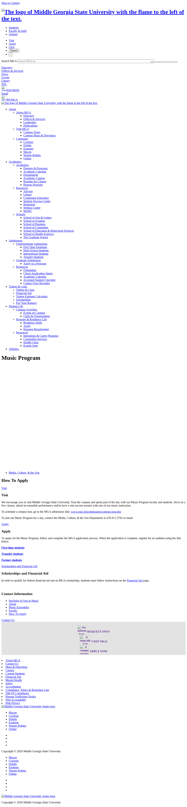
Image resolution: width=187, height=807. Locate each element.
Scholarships (23, 299)
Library (5, 80)
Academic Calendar (34, 171)
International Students (35, 253)
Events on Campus (34, 312)
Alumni (13, 34)
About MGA (23, 112)
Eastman (28, 148)
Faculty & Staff (17, 30)
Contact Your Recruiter (36, 283)
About (12, 109)
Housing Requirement (36, 329)
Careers (9, 670)
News (4, 74)
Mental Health (13, 680)
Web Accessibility (15, 699)
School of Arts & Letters (37, 217)
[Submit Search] (164, 62)
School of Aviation (34, 220)
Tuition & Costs (18, 286)
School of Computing (35, 227)
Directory (6, 67)
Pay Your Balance (26, 303)
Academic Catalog (34, 178)
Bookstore (29, 204)
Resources (22, 188)
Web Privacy (12, 703)
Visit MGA (22, 128)
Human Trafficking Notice (20, 696)
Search (14, 50)
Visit (11, 40)
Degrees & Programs (35, 168)
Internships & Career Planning (40, 335)
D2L (4, 84)
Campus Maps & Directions (39, 135)
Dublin (27, 145)
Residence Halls (32, 322)
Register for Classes (34, 181)
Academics (15, 161)
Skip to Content (10, 3)
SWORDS (13, 90)
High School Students (36, 250)
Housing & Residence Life (31, 319)
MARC (27, 211)
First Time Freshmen (35, 247)
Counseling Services (35, 339)
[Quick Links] (10, 54)
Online (27, 158)
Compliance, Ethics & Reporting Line (27, 690)
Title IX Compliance (17, 693)
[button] (7, 620)
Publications (30, 125)
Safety (9, 683)
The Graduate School (35, 237)
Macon (27, 151)
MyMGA (12, 99)
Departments (30, 174)
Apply (12, 43)
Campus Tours (31, 132)
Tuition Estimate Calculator (31, 296)
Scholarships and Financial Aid (19, 566)
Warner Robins (32, 155)
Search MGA (9, 61)
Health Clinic (31, 342)
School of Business (34, 224)
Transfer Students (33, 257)
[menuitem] (97, 134)
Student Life (16, 306)
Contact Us (11, 663)
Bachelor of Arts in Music (24, 600)
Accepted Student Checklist (39, 280)
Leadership (29, 122)
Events (5, 77)
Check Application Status (38, 273)
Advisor (28, 191)
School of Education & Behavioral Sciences (48, 230)
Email (4, 93)
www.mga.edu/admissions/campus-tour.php (96, 511)
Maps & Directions (16, 667)
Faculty (13, 610)
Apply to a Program (34, 263)
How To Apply (17, 613)
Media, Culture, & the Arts (24, 472)
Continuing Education (36, 197)
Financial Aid (24, 293)
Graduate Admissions (28, 260)
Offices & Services (12, 70)
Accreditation (13, 686)
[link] (28, 706)
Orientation (29, 270)
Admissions (15, 240)
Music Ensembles (19, 607)
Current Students (15, 673)
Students (14, 27)
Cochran (28, 142)
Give (11, 47)
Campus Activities (26, 309)
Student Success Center (36, 201)
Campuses (22, 138)
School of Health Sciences (38, 234)
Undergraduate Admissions (31, 243)
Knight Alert (30, 345)
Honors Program (33, 184)
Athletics (14, 348)
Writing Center (31, 207)
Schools (20, 214)
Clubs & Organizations (36, 316)
